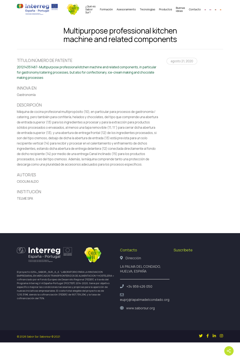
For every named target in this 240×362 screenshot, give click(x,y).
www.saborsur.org (140, 308)
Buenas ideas (180, 9)
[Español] (220, 9)
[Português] (215, 9)
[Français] (210, 9)
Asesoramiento (126, 9)
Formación (106, 9)
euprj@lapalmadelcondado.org (144, 299)
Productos (165, 9)
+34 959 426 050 (139, 286)
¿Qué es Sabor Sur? (90, 9)
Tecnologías (147, 9)
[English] (205, 9)
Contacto (195, 9)
